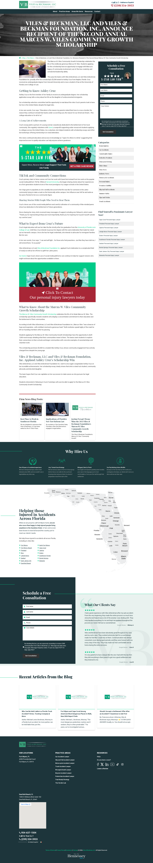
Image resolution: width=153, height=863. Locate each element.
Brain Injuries (104, 146)
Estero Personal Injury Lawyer (108, 235)
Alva (22, 553)
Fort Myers (24, 545)
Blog (23, 58)
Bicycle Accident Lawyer (63, 773)
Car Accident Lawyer (62, 756)
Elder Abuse (103, 166)
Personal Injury (104, 182)
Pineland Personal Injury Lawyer (109, 224)
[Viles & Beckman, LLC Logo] (37, 4)
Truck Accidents (104, 201)
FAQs (99, 756)
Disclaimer (69, 850)
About (55, 11)
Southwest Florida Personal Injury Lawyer (112, 239)
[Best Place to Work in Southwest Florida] (31, 409)
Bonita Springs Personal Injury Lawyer (111, 247)
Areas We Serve (77, 11)
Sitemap (75, 850)
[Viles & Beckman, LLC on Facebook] (98, 764)
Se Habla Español (33, 842)
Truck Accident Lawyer (63, 766)
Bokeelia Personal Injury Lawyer (109, 255)
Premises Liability (105, 185)
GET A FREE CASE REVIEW (81, 166)
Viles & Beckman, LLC (89, 850)
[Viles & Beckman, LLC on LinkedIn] (106, 764)
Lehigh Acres (25, 556)
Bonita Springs (43, 558)
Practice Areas (64, 11)
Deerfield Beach (26, 563)
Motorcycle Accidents (106, 178)
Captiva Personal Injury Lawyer (108, 227)
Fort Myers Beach (26, 548)
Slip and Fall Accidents (107, 189)
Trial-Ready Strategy (62, 779)
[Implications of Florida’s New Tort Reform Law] (57, 409)
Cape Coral (42, 548)
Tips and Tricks (104, 197)
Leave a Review (102, 768)
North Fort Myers (44, 545)
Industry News (104, 174)
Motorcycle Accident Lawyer (65, 763)
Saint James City (26, 561)
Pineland (23, 550)
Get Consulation (108, 132)
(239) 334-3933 (124, 5)
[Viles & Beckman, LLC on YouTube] (112, 764)
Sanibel (23, 558)
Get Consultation (31, 656)
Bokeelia (42, 561)
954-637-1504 (28, 832)
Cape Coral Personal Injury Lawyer (109, 220)
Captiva (41, 550)
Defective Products (105, 158)
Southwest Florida (45, 556)
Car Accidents (104, 150)
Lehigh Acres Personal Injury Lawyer (110, 231)
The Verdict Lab (60, 783)
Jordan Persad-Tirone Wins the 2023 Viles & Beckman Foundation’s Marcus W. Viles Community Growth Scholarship (81, 425)
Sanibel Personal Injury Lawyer (108, 243)
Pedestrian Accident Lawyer (64, 776)
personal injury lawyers (56, 297)
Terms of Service (51, 850)
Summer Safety (104, 193)
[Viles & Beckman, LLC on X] (102, 764)
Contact (97, 11)
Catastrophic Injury (105, 154)
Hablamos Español (127, 2)
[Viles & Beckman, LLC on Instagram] (122, 764)
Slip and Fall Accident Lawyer (65, 760)
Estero (41, 553)
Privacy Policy (60, 850)
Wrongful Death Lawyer (63, 770)
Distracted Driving (105, 162)
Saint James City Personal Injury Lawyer (111, 251)
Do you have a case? (104, 760)
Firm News (30, 58)
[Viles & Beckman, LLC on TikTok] (117, 764)
